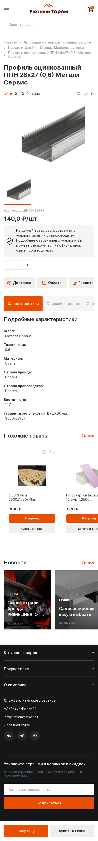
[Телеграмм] (22, 736)
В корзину (25, 831)
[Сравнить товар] (52, 452)
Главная (10, 42)
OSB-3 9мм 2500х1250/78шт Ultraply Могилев (23, 497)
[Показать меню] (6, 9)
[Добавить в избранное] (43, 452)
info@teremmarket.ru (21, 717)
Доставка (22, 282)
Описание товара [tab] (62, 303)
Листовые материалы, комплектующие (57, 42)
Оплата (55, 282)
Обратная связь (17, 725)
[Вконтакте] (9, 736)
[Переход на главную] (48, 10)
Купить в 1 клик (72, 831)
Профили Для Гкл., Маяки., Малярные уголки (46, 47)
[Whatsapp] (35, 736)
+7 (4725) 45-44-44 (20, 708)
